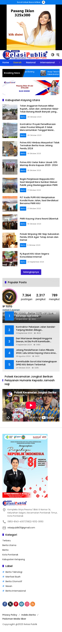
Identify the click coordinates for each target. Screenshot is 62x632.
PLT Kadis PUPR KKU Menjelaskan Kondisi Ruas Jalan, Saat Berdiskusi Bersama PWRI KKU (39, 200)
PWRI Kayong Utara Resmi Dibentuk (39, 218)
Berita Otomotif (14, 581)
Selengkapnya (31, 272)
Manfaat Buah (13, 576)
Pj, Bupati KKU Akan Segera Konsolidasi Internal (34, 255)
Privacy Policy (9, 614)
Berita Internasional (16, 590)
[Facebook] (4, 604)
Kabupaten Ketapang (13, 559)
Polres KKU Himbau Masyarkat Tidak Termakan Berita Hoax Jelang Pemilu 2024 (39, 145)
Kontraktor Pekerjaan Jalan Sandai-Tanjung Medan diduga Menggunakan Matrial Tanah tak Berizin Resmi (36, 328)
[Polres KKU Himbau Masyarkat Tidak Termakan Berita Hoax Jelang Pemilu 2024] (9, 148)
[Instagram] (27, 604)
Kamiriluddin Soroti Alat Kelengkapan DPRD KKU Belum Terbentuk (36, 363)
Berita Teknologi (14, 571)
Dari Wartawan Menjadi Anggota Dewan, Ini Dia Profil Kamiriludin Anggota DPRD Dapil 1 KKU (34, 340)
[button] (52, 55)
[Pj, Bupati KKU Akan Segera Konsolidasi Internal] (9, 258)
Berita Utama (9, 545)
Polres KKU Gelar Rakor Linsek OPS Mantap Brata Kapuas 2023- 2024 (39, 164)
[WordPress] (21, 604)
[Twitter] (10, 604)
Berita (23, 117)
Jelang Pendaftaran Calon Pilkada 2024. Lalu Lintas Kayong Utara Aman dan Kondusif (36, 352)
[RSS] (32, 604)
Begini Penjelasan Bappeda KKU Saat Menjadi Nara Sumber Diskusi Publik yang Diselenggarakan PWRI (39, 181)
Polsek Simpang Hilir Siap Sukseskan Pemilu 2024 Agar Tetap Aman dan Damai (39, 236)
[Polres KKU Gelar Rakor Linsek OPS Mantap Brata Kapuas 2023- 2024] (9, 167)
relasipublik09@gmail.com (21, 527)
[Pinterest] (16, 604)
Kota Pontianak (10, 554)
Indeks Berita (28, 614)
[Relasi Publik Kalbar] (25, 54)
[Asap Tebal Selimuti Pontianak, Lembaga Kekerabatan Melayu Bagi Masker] (33, 73)
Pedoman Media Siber (14, 618)
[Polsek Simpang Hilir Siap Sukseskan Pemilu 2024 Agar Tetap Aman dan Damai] (9, 240)
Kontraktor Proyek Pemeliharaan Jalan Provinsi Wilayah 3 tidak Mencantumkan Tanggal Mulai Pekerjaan (38, 129)
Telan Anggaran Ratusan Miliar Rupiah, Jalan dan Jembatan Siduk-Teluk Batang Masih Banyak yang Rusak (39, 110)
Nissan (9, 586)
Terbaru (6, 540)
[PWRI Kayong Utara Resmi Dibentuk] (9, 222)
